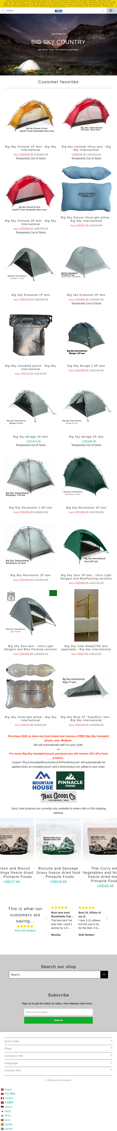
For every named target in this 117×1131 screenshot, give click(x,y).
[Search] (103, 11)
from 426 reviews (25, 930)
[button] (47, 918)
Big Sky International (62, 1080)
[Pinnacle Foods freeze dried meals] (69, 788)
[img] (25, 926)
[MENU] (1, 11)
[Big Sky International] (58, 11)
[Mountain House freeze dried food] (43, 788)
